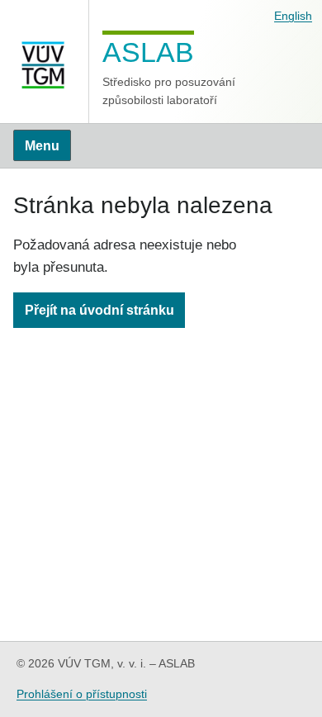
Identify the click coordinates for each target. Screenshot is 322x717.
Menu (42, 146)
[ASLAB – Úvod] (44, 61)
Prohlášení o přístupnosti (82, 694)
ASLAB (148, 51)
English (293, 15)
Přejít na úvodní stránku (99, 310)
